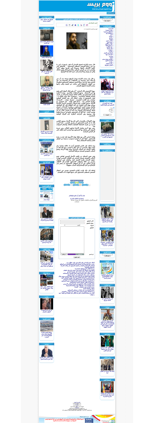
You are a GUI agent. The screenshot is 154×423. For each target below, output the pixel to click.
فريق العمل (77, 407)
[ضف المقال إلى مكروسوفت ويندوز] (69, 25)
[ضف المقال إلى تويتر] (78, 25)
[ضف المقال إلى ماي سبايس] (75, 25)
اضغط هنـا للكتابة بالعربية (77, 198)
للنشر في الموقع (77, 402)
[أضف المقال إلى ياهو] (87, 25)
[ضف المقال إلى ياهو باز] (81, 25)
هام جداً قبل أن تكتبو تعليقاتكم (77, 195)
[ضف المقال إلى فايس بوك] (84, 25)
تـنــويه (77, 405)
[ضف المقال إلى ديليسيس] (72, 25)
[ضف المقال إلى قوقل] (66, 25)
